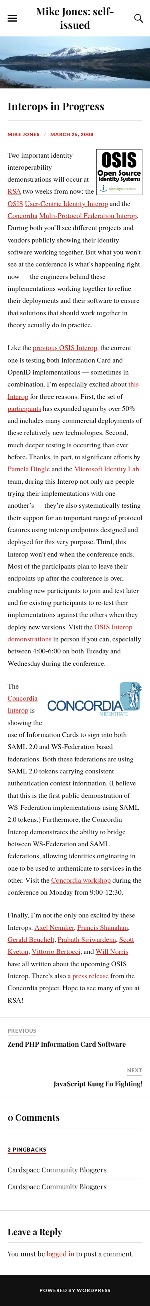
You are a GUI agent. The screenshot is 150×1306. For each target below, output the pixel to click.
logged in (60, 1253)
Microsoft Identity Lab (106, 468)
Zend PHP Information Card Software (67, 1044)
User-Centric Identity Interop (66, 203)
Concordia (23, 215)
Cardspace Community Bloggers (57, 1169)
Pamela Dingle (29, 468)
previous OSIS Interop (65, 347)
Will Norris (112, 951)
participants (24, 408)
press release (90, 975)
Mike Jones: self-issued (75, 17)
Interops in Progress (56, 105)
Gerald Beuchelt (31, 939)
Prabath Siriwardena (87, 939)
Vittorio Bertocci (56, 951)
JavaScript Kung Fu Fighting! (98, 1083)
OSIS (15, 203)
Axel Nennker (54, 927)
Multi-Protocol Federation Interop (88, 215)
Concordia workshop (81, 880)
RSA (14, 191)
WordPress (93, 1290)
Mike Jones (24, 134)
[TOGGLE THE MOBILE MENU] (12, 18)
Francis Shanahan (102, 927)
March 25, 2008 (72, 134)
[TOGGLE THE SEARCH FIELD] (137, 18)
